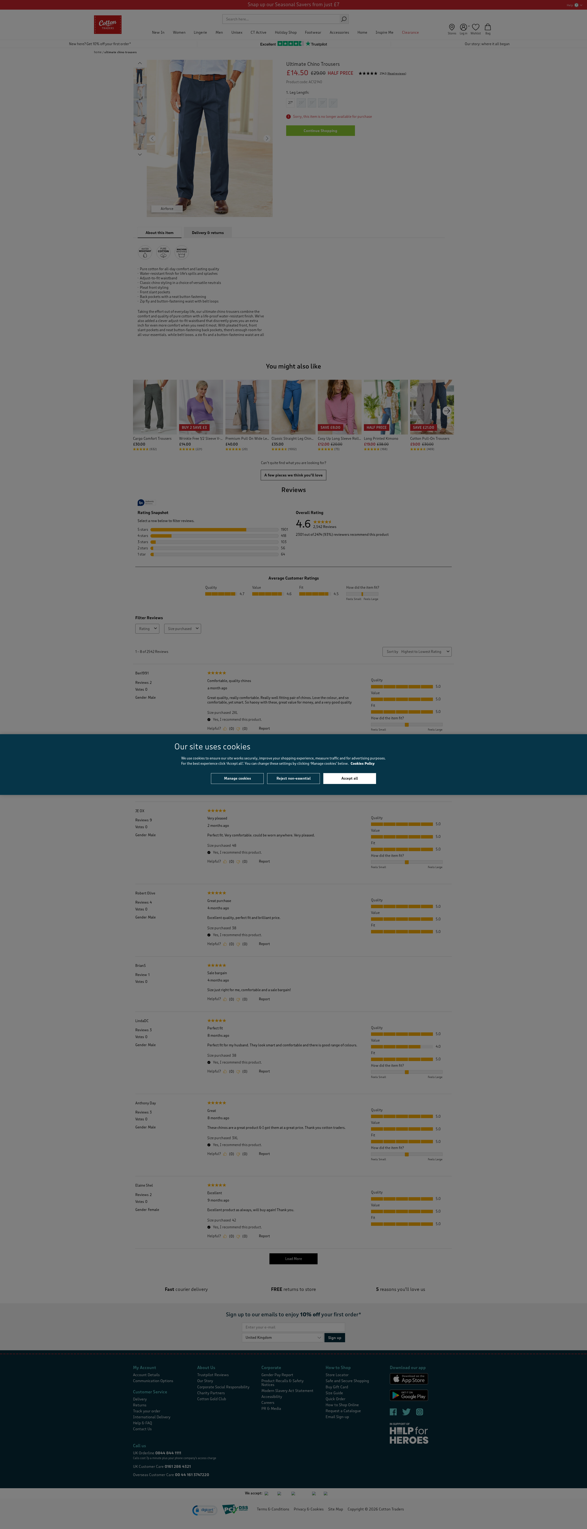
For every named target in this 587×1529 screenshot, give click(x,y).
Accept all (349, 778)
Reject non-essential (294, 778)
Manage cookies (237, 778)
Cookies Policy (363, 763)
